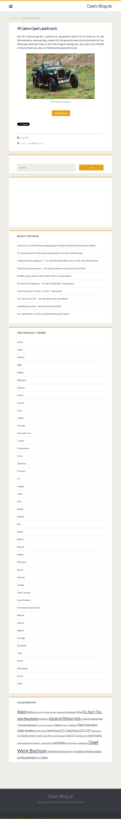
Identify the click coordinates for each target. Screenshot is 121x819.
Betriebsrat (62, 712)
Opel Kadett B (23, 743)
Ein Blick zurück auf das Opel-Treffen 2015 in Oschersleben (44, 276)
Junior (20, 494)
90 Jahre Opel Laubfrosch (37, 28)
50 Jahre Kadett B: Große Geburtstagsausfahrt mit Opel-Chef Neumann (50, 253)
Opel (80, 725)
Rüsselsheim (28, 757)
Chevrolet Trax (24, 433)
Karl (19, 524)
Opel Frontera (23, 600)
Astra (25, 137)
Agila (19, 365)
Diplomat (21, 463)
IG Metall (85, 719)
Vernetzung (22, 668)
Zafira (20, 683)
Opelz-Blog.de (99, 6)
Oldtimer (73, 725)
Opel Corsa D (28, 735)
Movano (21, 577)
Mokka (20, 554)
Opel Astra (41, 731)
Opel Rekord (82, 743)
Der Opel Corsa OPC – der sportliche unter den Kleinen (42, 298)
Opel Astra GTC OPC (78, 730)
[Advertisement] (60, 203)
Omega (20, 585)
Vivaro (20, 676)
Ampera (21, 387)
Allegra (20, 372)
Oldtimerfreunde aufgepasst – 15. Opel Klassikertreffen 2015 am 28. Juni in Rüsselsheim (57, 260)
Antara (20, 395)
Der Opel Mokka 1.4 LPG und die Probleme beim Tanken (43, 314)
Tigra (19, 653)
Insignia (20, 486)
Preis (71, 751)
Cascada (21, 425)
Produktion (80, 751)
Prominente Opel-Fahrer (28, 607)
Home (13, 18)
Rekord (20, 615)
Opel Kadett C (34, 743)
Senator (20, 623)
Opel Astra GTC (56, 730)
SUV (38, 758)
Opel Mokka (59, 742)
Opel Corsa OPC (44, 735)
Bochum (71, 712)
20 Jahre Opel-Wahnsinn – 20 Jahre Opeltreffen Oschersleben (45, 283)
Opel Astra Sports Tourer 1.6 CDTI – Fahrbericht (39, 291)
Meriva (20, 539)
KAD (19, 501)
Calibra (20, 418)
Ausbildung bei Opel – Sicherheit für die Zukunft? (39, 306)
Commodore (23, 448)
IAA (78, 718)
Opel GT (70, 735)
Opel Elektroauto (59, 736)
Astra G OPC (39, 712)
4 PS (23, 143)
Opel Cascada (23, 592)
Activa (20, 342)
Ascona (20, 403)
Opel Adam (91, 724)
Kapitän (20, 516)
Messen (20, 547)
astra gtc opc (50, 712)
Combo (20, 440)
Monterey (21, 562)
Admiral (20, 357)
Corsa (20, 456)
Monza (20, 570)
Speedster (22, 645)
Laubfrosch (35, 143)
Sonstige (21, 638)
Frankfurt (43, 719)
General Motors (61, 718)
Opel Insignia (95, 735)
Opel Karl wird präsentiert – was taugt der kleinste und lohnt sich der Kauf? (51, 268)
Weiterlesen (62, 114)
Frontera (21, 471)
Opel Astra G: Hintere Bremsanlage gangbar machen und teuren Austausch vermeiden (56, 245)
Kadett (20, 509)
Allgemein (21, 380)
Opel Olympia (71, 743)
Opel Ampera (26, 730)
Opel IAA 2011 (81, 736)
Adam (20, 349)
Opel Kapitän (46, 743)
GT (18, 479)
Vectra (20, 660)
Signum (20, 630)
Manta (20, 532)
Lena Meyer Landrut (45, 725)
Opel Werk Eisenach (57, 751)
